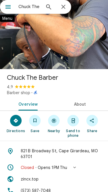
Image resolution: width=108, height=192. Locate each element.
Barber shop (18, 92)
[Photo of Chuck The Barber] (54, 34)
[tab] (27, 104)
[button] (54, 167)
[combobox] (29, 6)
